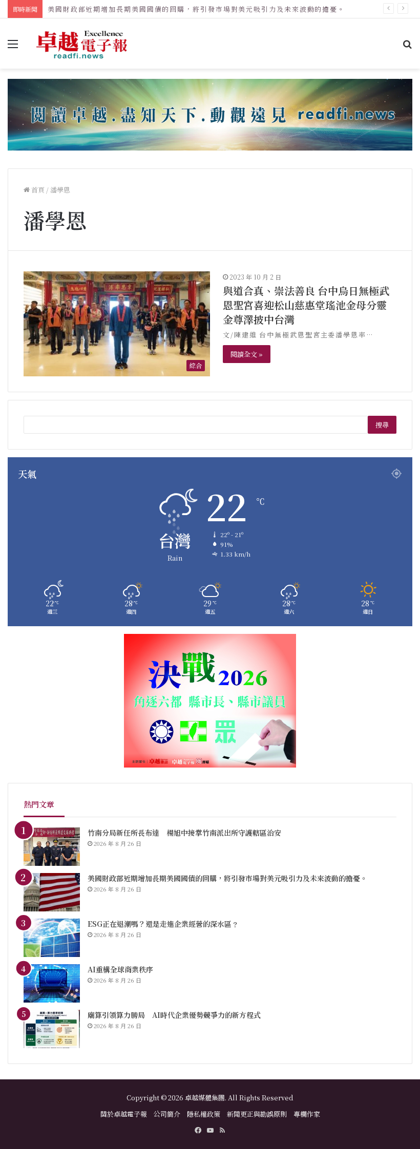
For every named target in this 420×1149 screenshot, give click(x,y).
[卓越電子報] (82, 43)
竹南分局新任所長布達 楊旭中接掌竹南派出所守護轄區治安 (184, 832)
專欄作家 (306, 1114)
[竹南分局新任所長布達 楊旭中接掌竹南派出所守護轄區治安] (52, 846)
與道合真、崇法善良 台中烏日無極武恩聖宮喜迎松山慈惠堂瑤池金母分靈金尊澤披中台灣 (306, 305)
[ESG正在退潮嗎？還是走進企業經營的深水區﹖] (52, 938)
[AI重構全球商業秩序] (52, 983)
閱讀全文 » (246, 354)
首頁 (37, 190)
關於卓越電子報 (123, 1114)
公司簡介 (167, 1114)
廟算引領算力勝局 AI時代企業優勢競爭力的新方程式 (174, 1015)
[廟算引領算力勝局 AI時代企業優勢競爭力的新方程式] (52, 1029)
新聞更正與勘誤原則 (257, 1114)
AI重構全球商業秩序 (120, 969)
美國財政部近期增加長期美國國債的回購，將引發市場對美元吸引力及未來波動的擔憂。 (196, 9)
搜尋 (382, 425)
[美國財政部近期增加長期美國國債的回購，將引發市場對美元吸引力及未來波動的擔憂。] (52, 892)
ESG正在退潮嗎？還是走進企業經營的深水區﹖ (163, 924)
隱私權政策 (203, 1114)
